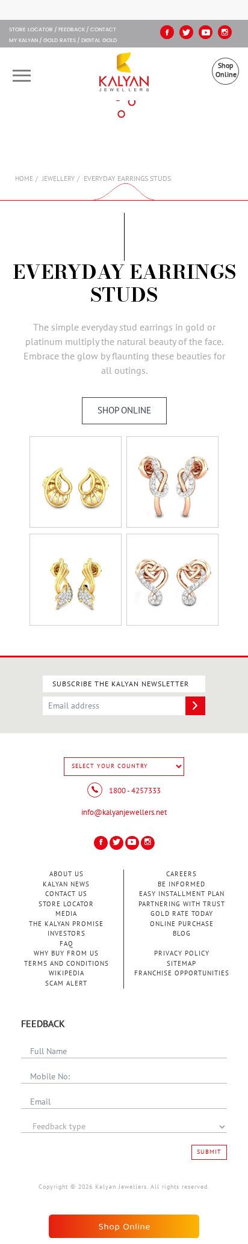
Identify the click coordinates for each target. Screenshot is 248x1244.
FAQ (66, 944)
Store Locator (66, 904)
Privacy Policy (181, 953)
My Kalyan (23, 41)
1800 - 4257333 (134, 791)
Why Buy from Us (66, 953)
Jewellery (58, 179)
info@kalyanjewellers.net (124, 812)
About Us (66, 874)
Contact (103, 30)
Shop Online (226, 70)
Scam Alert (66, 983)
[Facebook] (167, 32)
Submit (209, 1152)
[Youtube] (205, 32)
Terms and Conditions (66, 964)
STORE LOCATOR (31, 30)
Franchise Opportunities (181, 973)
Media (66, 914)
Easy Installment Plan (182, 894)
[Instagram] (225, 32)
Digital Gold (99, 41)
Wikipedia (66, 973)
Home (24, 179)
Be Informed (181, 884)
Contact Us (66, 894)
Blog (182, 934)
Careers (181, 874)
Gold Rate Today (181, 914)
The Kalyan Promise (66, 924)
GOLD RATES (59, 41)
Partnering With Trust (181, 904)
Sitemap (181, 964)
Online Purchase (182, 924)
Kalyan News (66, 884)
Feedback (71, 30)
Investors (66, 934)
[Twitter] (186, 32)
